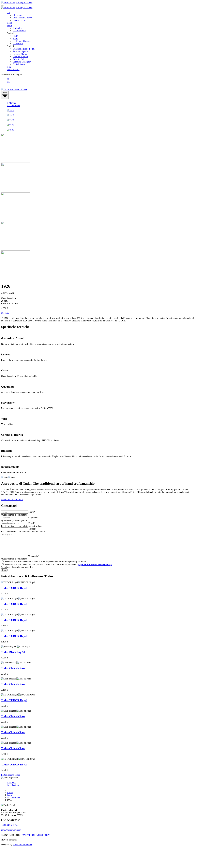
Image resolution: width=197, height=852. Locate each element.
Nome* (31, 512)
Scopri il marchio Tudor (12, 499)
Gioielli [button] (10, 46)
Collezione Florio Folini (23, 49)
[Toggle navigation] (2, 5)
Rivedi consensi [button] (9, 839)
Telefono (32, 529)
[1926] (10, 110)
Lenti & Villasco (20, 56)
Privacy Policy (28, 835)
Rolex (9, 23)
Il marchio (11, 782)
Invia (4, 570)
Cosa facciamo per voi (23, 17)
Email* (31, 523)
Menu (5, 92)
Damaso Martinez (21, 54)
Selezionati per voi (21, 51)
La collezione (13, 785)
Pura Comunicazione (22, 844)
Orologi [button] (10, 33)
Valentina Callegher (22, 61)
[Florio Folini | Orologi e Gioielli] (16, 2)
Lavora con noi (20, 20)
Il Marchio (17, 28)
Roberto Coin (19, 59)
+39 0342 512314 (9, 825)
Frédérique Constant (22, 41)
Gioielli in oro (19, 64)
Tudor (9, 25)
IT (8, 79)
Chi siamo (17, 15)
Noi (8, 12)
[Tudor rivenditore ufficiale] (14, 89)
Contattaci (5, 313)
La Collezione (19, 30)
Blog (9, 67)
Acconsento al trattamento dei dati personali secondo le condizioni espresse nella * (58, 564)
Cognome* (33, 517)
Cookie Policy (42, 835)
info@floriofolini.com (11, 830)
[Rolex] (98, 87)
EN (8, 82)
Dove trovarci (13, 69)
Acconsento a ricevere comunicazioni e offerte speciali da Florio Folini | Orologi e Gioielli (45, 561)
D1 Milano (18, 43)
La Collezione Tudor (10, 775)
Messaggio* (33, 556)
